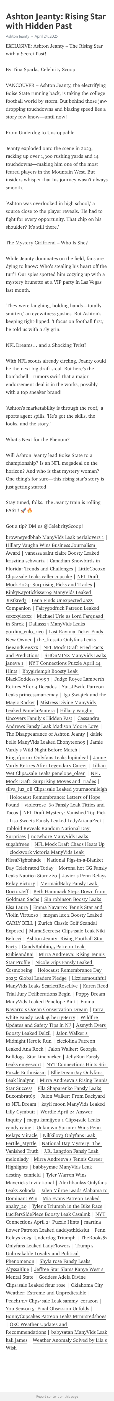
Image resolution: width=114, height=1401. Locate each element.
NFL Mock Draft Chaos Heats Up (70, 844)
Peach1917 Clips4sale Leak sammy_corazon (52, 1301)
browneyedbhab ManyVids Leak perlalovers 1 (55, 537)
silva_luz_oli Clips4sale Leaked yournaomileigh (56, 789)
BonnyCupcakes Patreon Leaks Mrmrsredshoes (56, 1316)
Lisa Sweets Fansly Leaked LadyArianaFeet (55, 821)
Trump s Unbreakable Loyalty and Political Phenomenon (50, 1254)
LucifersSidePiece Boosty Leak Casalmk (48, 1214)
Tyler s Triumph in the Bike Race (67, 1206)
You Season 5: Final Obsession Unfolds (47, 1309)
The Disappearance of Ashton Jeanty (45, 734)
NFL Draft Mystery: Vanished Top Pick (64, 813)
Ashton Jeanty (17, 36)
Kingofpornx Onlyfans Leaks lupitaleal (47, 757)
